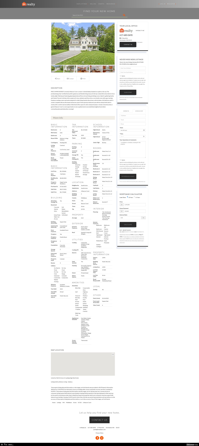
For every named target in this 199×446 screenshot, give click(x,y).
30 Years (130, 197)
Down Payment (124, 208)
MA (63, 402)
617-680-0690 (126, 35)
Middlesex (69, 402)
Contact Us (128, 44)
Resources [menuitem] (111, 4)
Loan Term (123, 197)
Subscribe (128, 92)
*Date (121, 127)
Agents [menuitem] (101, 4)
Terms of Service (141, 181)
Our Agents (139, 42)
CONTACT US (99, 420)
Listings (59, 402)
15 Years (137, 197)
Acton (74, 402)
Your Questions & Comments (128, 140)
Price (121, 202)
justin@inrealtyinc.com (99, 429)
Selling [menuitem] (93, 4)
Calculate (128, 224)
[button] (117, 15)
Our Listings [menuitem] (82, 4)
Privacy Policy (130, 86)
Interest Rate (123, 215)
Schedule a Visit (139, 111)
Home (53, 402)
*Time (121, 133)
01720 (79, 402)
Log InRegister (167, 4)
